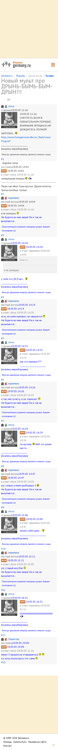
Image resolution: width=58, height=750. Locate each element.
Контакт (7, 745)
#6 (2, 379)
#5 (2, 338)
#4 (2, 297)
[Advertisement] (29, 29)
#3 (2, 235)
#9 (2, 507)
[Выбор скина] (52, 745)
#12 (3, 635)
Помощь (7, 741)
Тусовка (49, 75)
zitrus (11, 106)
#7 (2, 421)
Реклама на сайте (37, 741)
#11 (3, 590)
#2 (2, 194)
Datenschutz (20, 741)
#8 (2, 466)
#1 (2, 159)
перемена (13, 197)
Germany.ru (6, 75)
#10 (3, 548)
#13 (3, 662)
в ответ (5, 174)
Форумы (18, 62)
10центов (13, 639)
